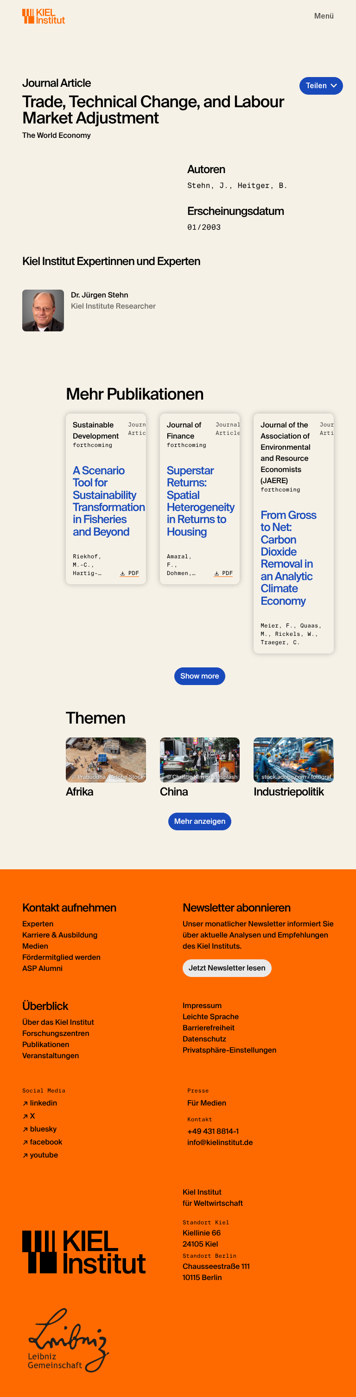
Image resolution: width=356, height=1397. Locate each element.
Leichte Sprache (211, 1017)
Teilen (316, 86)
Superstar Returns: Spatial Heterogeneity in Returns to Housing (201, 501)
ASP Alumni (42, 968)
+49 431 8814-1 (213, 1131)
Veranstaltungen (50, 1056)
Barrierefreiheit (209, 1028)
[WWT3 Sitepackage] (57, 16)
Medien (35, 946)
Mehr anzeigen (200, 821)
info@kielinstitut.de (220, 1142)
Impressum (202, 1005)
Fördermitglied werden (61, 957)
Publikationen (45, 1044)
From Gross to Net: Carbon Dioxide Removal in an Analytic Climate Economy (288, 558)
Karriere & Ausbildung (59, 935)
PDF (133, 573)
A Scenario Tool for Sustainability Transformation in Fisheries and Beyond (109, 501)
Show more (199, 676)
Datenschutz (204, 1039)
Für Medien (206, 1103)
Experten (37, 924)
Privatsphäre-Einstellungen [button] (230, 1050)
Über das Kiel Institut (58, 1022)
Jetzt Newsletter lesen (227, 968)
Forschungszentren (55, 1033)
